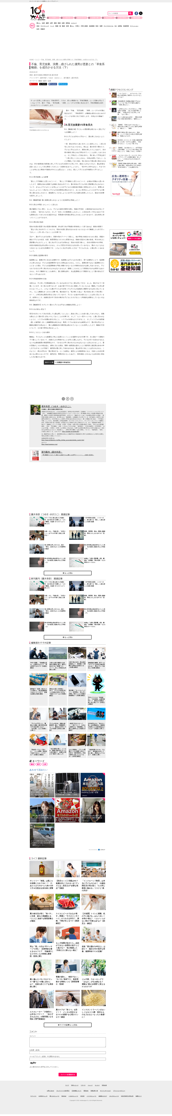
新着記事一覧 (94, 1090)
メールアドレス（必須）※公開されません (44, 1056)
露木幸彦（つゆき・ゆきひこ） (56, 406)
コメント (32, 1036)
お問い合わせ (50, 1090)
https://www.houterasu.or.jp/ (49, 444)
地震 (101, 26)
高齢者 (43, 29)
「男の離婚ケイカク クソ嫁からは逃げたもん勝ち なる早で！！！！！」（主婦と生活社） (68, 455)
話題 (63, 23)
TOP (54, 17)
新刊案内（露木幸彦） (52, 452)
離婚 (40, 81)
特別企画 (136, 17)
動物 (56, 26)
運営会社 (86, 1090)
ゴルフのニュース (114, 1096)
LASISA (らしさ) (43, 1096)
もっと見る (68, 573)
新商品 (68, 23)
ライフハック (45, 26)
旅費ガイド (139, 1096)
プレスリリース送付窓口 (62, 1090)
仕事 (51, 23)
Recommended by (93, 849)
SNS (38, 26)
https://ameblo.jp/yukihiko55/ (70, 431)
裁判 (44, 81)
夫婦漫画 (91, 26)
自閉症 (120, 26)
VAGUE (82, 1096)
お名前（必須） (35, 1050)
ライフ (67, 17)
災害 (67, 26)
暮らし (39, 23)
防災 (97, 26)
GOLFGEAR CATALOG (127, 1096)
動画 (59, 23)
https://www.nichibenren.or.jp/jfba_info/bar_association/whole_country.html (63, 440)
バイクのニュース (91, 1096)
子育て (77, 26)
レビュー (74, 23)
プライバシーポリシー (119, 1090)
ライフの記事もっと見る (68, 1025)
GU (116, 26)
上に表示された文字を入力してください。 (44, 1067)
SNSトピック (81, 17)
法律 (43, 23)
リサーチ (95, 17)
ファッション (134, 26)
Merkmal (64, 1096)
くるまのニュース (73, 1096)
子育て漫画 (84, 26)
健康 (47, 23)
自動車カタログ (103, 1096)
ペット (52, 26)
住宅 (38, 29)
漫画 (55, 23)
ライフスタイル (108, 26)
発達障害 (126, 26)
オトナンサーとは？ (105, 1090)
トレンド (109, 17)
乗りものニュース (54, 1096)
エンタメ (123, 17)
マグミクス (33, 1096)
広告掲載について (76, 1090)
